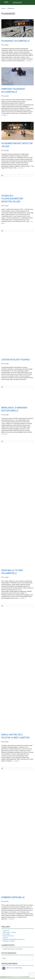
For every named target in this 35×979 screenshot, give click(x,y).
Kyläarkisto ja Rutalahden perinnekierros (14, 939)
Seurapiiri (5, 937)
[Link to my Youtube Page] (14, 968)
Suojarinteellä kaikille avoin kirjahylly (12, 949)
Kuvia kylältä (6, 934)
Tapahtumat (6, 930)
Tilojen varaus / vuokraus (9, 932)
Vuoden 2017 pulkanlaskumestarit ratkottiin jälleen (12, 199)
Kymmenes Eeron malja (13, 897)
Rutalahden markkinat (9, 941)
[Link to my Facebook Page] (3, 968)
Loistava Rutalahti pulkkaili (15, 359)
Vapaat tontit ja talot (8, 935)
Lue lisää (29, 60)
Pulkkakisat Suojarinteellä (15, 41)
